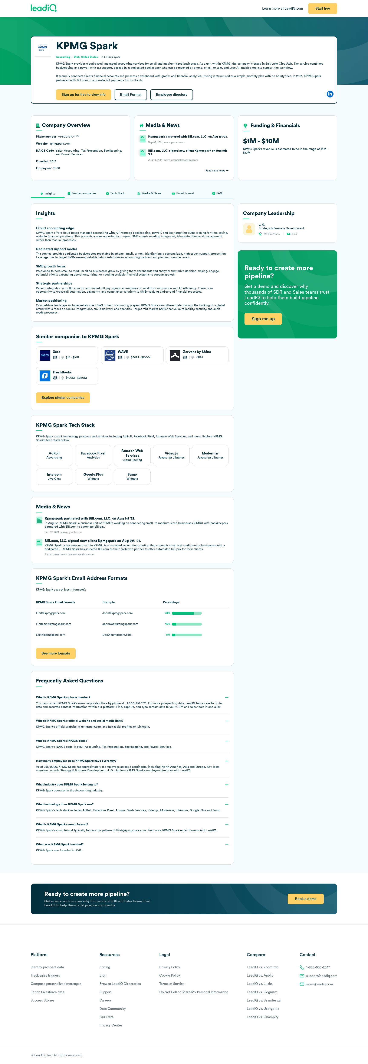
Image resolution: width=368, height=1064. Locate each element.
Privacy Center (110, 1025)
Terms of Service (171, 984)
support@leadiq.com (321, 976)
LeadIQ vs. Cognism (262, 992)
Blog (102, 975)
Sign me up (263, 318)
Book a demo (305, 899)
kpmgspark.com (91, 726)
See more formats (56, 653)
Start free (322, 8)
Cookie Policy (169, 975)
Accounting (83, 790)
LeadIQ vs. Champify (262, 1017)
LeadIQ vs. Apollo (260, 975)
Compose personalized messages (56, 984)
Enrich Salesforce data (47, 992)
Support (105, 992)
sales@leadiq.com (319, 984)
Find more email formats (173, 830)
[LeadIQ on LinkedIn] (331, 1055)
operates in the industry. (69, 787)
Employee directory (171, 94)
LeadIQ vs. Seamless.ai (264, 1000)
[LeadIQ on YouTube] (335, 1055)
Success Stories (42, 1000)
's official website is (93, 723)
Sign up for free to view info (84, 94)
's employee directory (149, 770)
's (104, 743)
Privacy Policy (169, 967)
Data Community (112, 1008)
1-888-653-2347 (318, 967)
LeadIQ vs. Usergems (263, 1008)
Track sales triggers (45, 975)
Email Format (130, 94)
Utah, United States (86, 57)
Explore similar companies (63, 397)
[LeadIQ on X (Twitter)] (328, 1055)
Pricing (104, 967)
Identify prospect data (47, 967)
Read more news (215, 170)
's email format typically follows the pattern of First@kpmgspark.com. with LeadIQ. (126, 827)
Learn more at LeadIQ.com (282, 8)
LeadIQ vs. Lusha (260, 984)
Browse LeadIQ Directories (120, 984)
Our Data (106, 1017)
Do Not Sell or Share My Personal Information (194, 992)
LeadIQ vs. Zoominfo (262, 967)
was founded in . (60, 847)
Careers (105, 1000)
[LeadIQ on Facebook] (325, 1055)
